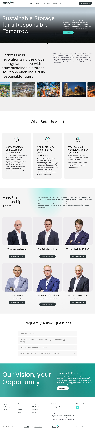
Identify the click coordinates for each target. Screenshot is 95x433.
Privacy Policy (80, 427)
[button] (17, 256)
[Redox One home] (8, 5)
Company (35, 404)
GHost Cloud (38, 427)
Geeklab (26, 427)
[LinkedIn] (77, 407)
